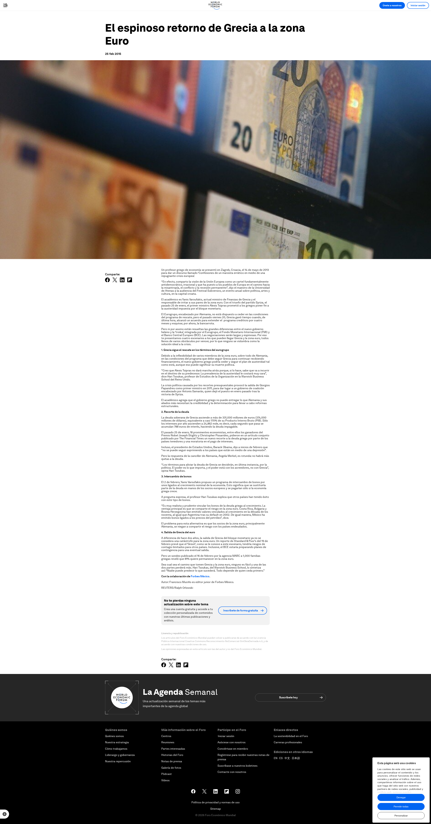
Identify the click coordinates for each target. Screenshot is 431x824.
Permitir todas (401, 806)
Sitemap (215, 808)
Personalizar (401, 815)
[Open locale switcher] (4, 814)
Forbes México (200, 576)
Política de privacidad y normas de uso (215, 802)
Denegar (401, 797)
